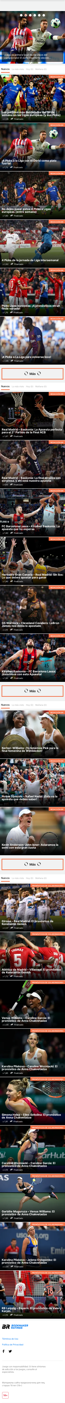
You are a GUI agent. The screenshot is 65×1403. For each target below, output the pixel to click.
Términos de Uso (10, 1338)
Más (32, 374)
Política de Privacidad (12, 1344)
